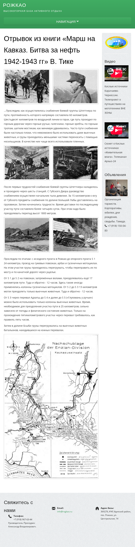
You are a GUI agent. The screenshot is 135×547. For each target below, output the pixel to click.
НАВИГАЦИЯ (66, 21)
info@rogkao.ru (64, 511)
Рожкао (14, 5)
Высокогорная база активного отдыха (33, 11)
